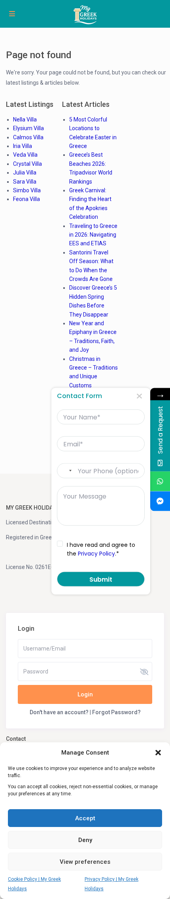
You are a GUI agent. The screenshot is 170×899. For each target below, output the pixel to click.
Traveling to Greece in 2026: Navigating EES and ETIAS (93, 235)
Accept (85, 818)
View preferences (85, 861)
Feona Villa (26, 199)
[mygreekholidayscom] (160, 501)
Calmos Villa (28, 137)
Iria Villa (22, 146)
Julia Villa (24, 172)
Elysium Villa (28, 128)
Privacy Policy (96, 554)
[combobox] (66, 471)
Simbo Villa (27, 190)
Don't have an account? (59, 712)
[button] (158, 753)
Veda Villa (25, 155)
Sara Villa (24, 181)
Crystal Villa (27, 164)
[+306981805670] (160, 481)
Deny (85, 840)
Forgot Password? (116, 712)
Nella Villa (25, 119)
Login (85, 694)
